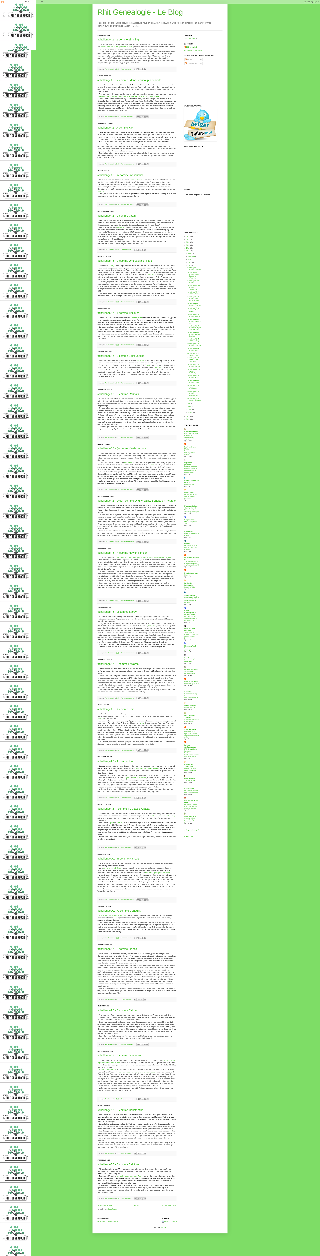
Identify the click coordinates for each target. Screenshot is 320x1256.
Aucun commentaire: (127, 116)
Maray (114, 96)
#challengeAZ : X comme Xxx (115, 127)
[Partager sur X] (140, 69)
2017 (188, 242)
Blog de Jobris (189, 520)
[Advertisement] (202, 85)
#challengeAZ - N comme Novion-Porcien (123, 552)
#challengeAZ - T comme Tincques (118, 312)
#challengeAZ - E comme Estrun (117, 1010)
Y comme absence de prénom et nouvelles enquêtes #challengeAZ (191, 563)
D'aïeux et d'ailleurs (191, 506)
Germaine (150, 275)
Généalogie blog (190, 816)
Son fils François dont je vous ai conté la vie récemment (136, 1072)
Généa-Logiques (190, 595)
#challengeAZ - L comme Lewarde (118, 663)
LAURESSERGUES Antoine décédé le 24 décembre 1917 (190, 618)
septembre (191, 256)
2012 (188, 419)
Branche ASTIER (189, 587)
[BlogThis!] (137, 69)
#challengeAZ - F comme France (117, 948)
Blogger (163, 1227)
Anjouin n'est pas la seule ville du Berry (113, 915)
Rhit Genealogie (192, 47)
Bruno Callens (189, 788)
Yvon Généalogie (190, 658)
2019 (188, 236)
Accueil (136, 1205)
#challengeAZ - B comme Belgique (118, 1164)
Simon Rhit (141, 361)
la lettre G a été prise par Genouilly (162, 816)
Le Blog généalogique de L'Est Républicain (190, 747)
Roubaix (139, 180)
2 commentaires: (126, 249)
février (190, 410)
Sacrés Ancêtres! (190, 706)
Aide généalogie (190, 729)
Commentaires (192, 63)
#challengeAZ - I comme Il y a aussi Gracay (124, 808)
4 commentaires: (126, 69)
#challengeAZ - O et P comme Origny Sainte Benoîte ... (194, 327)
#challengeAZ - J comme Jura (116, 761)
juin (189, 265)
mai (189, 404)
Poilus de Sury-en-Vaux (191, 683)
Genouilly (101, 96)
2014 (188, 251)
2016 (188, 245)
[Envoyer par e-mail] (135, 69)
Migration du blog (189, 707)
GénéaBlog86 (189, 492)
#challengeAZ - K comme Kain (116, 709)
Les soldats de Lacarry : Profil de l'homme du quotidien (191, 547)
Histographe (188, 836)
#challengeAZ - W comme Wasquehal (120, 175)
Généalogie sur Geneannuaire (108, 1221)
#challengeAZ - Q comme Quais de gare (122, 448)
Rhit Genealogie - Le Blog (140, 12)
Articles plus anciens (169, 1205)
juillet (190, 262)
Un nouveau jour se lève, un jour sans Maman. (190, 452)
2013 (188, 416)
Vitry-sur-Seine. (154, 96)
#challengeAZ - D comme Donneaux (119, 1055)
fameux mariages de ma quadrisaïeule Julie (116, 47)
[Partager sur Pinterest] (145, 69)
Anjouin (111, 823)
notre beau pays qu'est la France (147, 768)
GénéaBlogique (189, 778)
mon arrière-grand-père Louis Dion (157, 873)
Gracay (108, 96)
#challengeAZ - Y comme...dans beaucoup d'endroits (129, 80)
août (189, 259)
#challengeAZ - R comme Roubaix (118, 394)
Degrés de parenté (191, 573)
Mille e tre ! (187, 575)
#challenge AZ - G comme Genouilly (119, 910)
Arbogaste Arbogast (191, 830)
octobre (190, 253)
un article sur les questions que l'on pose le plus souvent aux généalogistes (144, 557)
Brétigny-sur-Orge (141, 96)
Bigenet (127, 778)
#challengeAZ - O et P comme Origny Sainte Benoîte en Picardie (137, 500)
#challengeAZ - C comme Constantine (120, 1110)
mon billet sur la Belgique (112, 868)
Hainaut (141, 723)
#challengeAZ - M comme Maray (117, 611)
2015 (188, 248)
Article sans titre (189, 484)
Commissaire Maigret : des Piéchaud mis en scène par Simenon (191, 806)
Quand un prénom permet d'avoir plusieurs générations (191, 820)
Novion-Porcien (136, 318)
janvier (190, 412)
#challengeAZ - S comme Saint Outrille (121, 355)
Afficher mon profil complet (193, 50)
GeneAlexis (188, 532)
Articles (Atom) (112, 1209)
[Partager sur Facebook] (142, 69)
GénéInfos (188, 692)
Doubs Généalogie (139, 778)
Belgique (101, 191)
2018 (188, 239)
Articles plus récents (105, 1205)
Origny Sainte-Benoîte (126, 96)
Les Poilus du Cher (191, 682)
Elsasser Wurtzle (190, 646)
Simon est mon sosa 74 (107, 1069)
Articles (189, 59)
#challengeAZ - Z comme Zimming (118, 39)
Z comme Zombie (189, 780)
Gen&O (187, 543)
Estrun (132, 180)
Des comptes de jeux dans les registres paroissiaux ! (190, 496)
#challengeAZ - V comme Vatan (117, 215)
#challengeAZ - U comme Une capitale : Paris (125, 260)
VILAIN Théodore (189, 673)
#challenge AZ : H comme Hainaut (118, 858)
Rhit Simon (152, 626)
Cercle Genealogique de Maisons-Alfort (190, 613)
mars (190, 407)
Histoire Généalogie (191, 431)
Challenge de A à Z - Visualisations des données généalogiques (191, 509)
